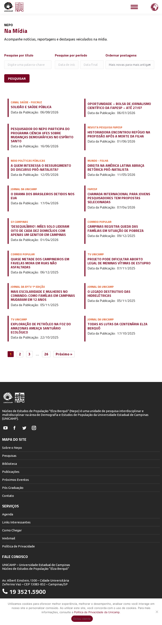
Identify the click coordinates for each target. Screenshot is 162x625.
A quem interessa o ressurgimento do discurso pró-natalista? (41, 168)
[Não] (157, 612)
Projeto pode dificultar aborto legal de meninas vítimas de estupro (119, 261)
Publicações (10, 471)
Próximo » (64, 354)
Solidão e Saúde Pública (31, 107)
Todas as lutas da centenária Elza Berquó (117, 326)
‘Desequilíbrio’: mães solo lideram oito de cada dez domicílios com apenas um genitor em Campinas (40, 230)
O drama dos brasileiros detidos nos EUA (42, 196)
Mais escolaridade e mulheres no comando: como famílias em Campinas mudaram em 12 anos (43, 296)
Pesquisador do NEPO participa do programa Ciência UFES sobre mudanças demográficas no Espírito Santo (42, 135)
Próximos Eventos (15, 479)
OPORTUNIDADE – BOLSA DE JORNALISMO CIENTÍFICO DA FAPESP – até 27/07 (119, 106)
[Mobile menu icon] (134, 7)
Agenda (7, 514)
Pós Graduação (12, 487)
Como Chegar (12, 530)
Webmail (8, 538)
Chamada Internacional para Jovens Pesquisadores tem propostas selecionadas (119, 198)
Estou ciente (82, 618)
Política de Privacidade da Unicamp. (97, 612)
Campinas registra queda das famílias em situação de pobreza (116, 228)
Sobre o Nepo (12, 447)
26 (46, 354)
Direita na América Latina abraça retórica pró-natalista (116, 168)
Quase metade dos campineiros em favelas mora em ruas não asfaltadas (40, 263)
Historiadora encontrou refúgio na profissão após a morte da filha (119, 134)
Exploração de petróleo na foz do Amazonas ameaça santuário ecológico (41, 328)
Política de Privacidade (18, 546)
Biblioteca (9, 463)
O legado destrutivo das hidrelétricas (109, 294)
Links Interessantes (16, 522)
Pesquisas (9, 455)
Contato (8, 495)
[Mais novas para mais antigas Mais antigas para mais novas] (130, 64)
